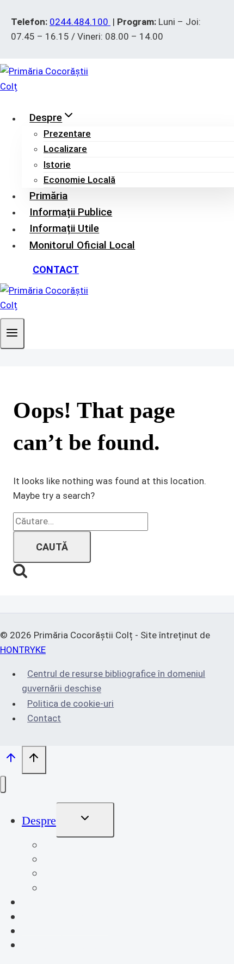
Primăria (48, 195)
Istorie (57, 164)
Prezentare (67, 133)
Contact (56, 269)
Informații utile (64, 229)
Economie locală (79, 179)
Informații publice (70, 212)
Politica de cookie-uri (70, 703)
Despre (39, 820)
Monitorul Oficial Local (82, 245)
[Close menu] (3, 785)
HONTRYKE (23, 649)
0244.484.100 (80, 21)
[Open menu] (12, 333)
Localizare (65, 148)
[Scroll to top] (11, 760)
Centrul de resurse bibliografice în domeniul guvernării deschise (113, 681)
